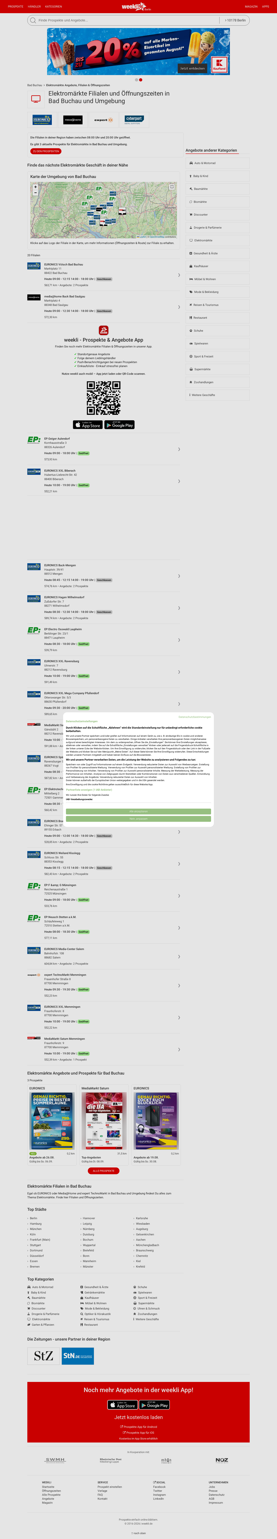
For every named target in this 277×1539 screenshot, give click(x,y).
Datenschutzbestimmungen (195, 716)
